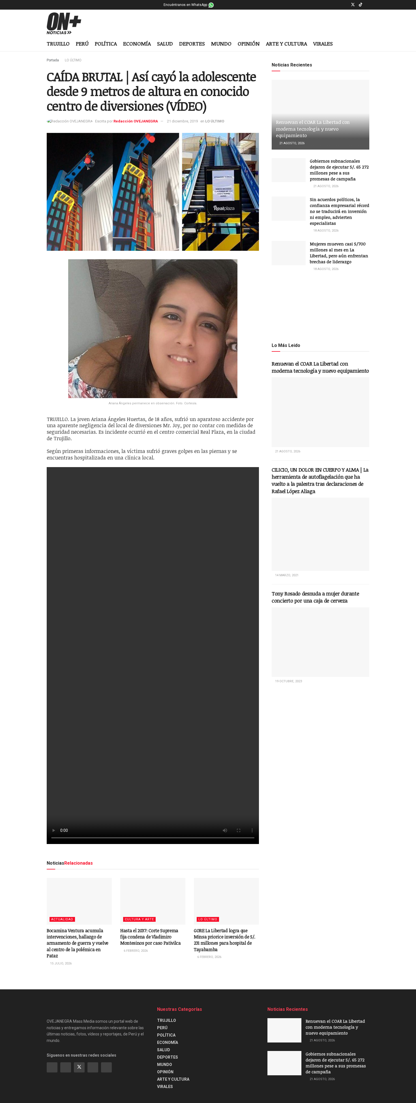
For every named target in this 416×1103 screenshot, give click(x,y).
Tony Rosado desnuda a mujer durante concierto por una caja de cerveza (315, 597)
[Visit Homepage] (68, 23)
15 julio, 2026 (60, 963)
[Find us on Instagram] (345, 5)
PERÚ (82, 43)
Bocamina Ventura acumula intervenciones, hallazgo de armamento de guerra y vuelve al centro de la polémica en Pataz (77, 943)
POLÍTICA (106, 43)
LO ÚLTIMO (73, 60)
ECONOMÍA (137, 43)
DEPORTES (192, 43)
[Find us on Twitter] (353, 5)
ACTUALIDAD (62, 919)
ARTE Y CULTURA (286, 43)
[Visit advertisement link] (320, 306)
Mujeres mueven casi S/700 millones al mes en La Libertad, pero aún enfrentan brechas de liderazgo (339, 252)
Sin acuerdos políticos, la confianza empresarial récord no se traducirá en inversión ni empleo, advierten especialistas (339, 211)
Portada (53, 60)
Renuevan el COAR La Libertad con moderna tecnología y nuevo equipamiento (313, 129)
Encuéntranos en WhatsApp (186, 5)
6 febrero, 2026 (135, 951)
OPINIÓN (249, 43)
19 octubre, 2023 (288, 681)
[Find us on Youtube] (367, 5)
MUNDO (221, 43)
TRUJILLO (58, 43)
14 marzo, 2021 (286, 575)
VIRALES (323, 43)
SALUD (165, 43)
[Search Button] (367, 44)
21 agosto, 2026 (291, 143)
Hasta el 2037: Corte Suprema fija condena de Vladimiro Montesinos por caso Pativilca (150, 936)
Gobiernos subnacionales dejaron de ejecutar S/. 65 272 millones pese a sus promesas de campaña (339, 170)
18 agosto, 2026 (325, 230)
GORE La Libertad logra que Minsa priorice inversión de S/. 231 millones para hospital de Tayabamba (224, 940)
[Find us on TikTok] (360, 5)
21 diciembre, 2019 (182, 121)
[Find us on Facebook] (338, 5)
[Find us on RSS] (106, 1067)
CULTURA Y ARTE (139, 919)
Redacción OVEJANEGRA (135, 121)
